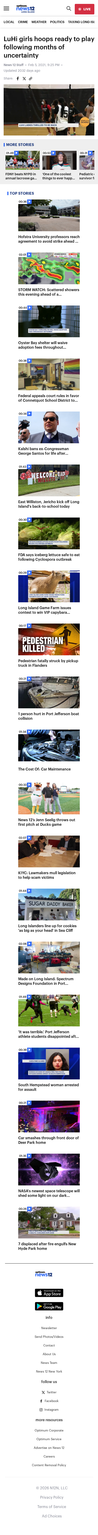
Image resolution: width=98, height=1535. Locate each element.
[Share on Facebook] (18, 78)
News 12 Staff (13, 65)
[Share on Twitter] (24, 78)
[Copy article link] (30, 78)
